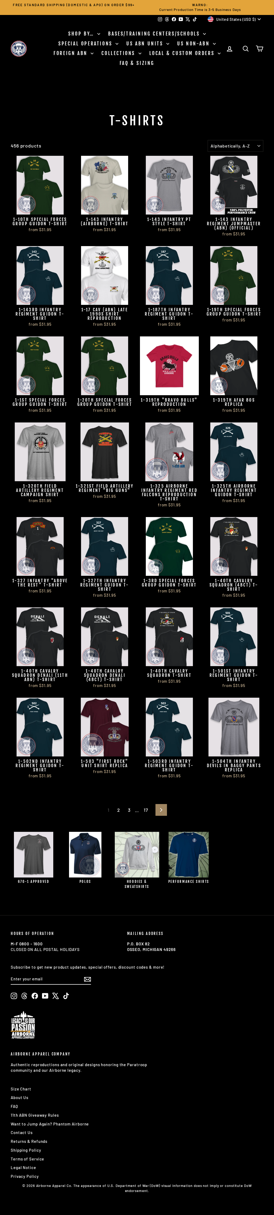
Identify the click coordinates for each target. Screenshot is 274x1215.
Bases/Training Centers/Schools (155, 34)
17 (146, 810)
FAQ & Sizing (137, 63)
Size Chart (21, 1088)
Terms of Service (27, 1158)
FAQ (14, 1106)
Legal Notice (23, 1167)
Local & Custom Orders (182, 53)
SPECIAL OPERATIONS (86, 43)
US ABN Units (145, 43)
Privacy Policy (25, 1176)
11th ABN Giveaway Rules (35, 1115)
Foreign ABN (71, 53)
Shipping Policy (26, 1150)
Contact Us (22, 1132)
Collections (119, 53)
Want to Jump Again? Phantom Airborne (50, 1123)
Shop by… (82, 34)
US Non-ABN (194, 43)
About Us (19, 1097)
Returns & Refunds (29, 1141)
